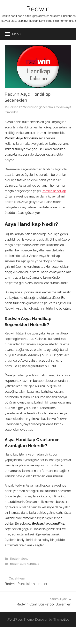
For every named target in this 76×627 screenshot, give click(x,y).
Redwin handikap (54, 191)
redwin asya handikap (24, 564)
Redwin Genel (19, 558)
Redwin (38, 8)
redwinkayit (63, 107)
